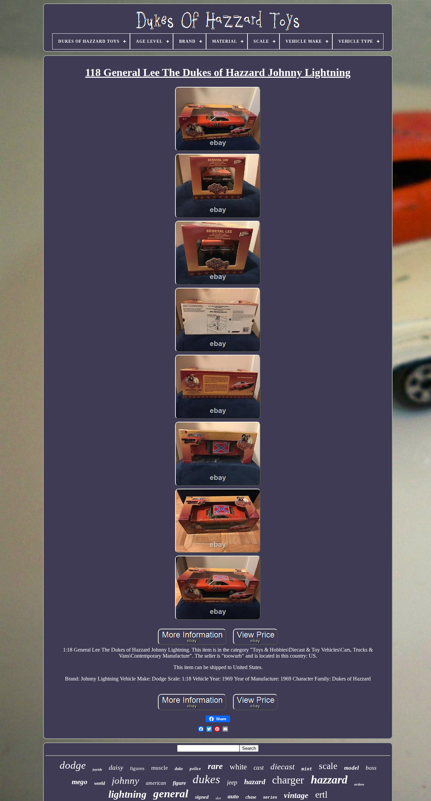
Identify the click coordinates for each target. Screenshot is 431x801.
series (270, 797)
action (359, 784)
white (238, 767)
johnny (125, 780)
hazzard (329, 779)
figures (137, 768)
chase (250, 797)
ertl (321, 794)
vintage (296, 795)
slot (218, 798)
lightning (127, 794)
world (99, 783)
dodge (73, 765)
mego (80, 782)
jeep (232, 782)
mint (306, 768)
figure (179, 783)
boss (371, 767)
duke (179, 768)
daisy (116, 767)
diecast (282, 766)
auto (233, 796)
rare (215, 766)
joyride (97, 769)
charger (288, 780)
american (156, 783)
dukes (206, 779)
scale (328, 766)
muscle (159, 768)
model (351, 768)
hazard (254, 781)
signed (202, 797)
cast (259, 767)
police (195, 768)
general (170, 794)
